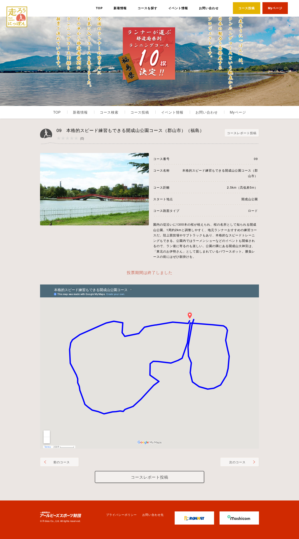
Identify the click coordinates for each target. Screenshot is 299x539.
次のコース (237, 462)
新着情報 (120, 8)
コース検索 (109, 112)
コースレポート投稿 (242, 133)
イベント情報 (178, 8)
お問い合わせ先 (153, 515)
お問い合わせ (209, 8)
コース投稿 (246, 8)
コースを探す (147, 8)
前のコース (61, 462)
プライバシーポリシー (121, 515)
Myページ (275, 8)
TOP (99, 8)
